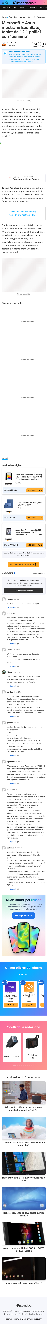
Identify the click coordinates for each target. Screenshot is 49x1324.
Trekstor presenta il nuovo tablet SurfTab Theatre (23, 1214)
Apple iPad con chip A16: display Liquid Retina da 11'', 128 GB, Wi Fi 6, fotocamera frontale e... (28, 476)
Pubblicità (38, 1319)
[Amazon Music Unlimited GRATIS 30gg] (11, 986)
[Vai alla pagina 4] (21, 1065)
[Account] (44, 2)
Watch (43, 8)
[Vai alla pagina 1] (14, 1065)
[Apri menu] (35, 2)
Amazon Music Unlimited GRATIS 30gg (10, 997)
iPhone (5, 8)
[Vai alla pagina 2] (17, 1065)
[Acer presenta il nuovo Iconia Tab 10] (24, 1268)
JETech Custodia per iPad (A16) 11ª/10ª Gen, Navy (28, 503)
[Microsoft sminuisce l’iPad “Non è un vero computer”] (24, 1128)
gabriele (12, 852)
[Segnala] (18, 607)
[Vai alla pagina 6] (25, 1065)
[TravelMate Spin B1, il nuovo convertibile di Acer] (24, 1163)
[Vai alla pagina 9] (31, 1065)
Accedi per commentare (23, 591)
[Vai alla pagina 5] (23, 1065)
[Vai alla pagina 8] (29, 1065)
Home (4, 17)
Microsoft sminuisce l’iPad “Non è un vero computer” (24, 1144)
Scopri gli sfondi (22, 915)
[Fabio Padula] (4, 44)
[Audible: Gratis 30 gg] (29, 986)
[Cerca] (7, 3)
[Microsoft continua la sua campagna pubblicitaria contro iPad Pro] (24, 1092)
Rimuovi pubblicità (23, 100)
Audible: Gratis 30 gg (29, 996)
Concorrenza (19, 17)
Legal (24, 1319)
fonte (5, 458)
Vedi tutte (23, 974)
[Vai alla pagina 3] (19, 1065)
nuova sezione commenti (23, 61)
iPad (14, 8)
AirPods (32, 8)
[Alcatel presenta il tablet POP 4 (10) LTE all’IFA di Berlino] (24, 1233)
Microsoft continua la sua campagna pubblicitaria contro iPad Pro (23, 1108)
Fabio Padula (12, 43)
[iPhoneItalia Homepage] (23, 3)
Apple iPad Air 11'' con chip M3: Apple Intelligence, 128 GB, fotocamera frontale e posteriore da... (28, 533)
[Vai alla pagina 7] (27, 1065)
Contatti (17, 1319)
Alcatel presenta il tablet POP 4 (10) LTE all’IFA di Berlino (23, 1249)
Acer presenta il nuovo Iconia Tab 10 (23, 1283)
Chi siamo (8, 1319)
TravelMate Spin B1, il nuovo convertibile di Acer (23, 1179)
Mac (22, 8)
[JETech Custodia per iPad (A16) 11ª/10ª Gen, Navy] (8, 504)
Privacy (30, 1319)
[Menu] (3, 3)
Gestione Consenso (36, 1314)
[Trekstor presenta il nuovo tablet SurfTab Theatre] (24, 1198)
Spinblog (16, 1311)
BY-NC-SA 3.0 (23, 1314)
